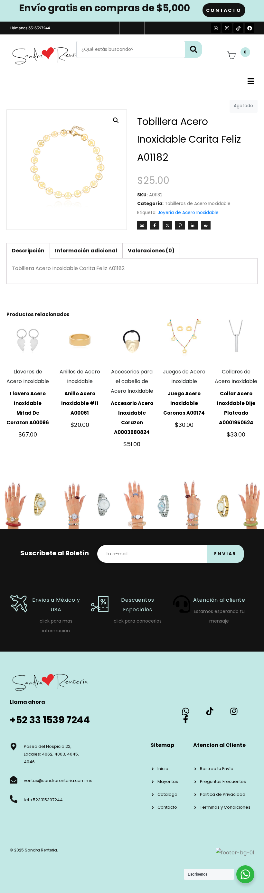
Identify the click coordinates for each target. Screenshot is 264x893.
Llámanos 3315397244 (30, 28)
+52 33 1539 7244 (50, 720)
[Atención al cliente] (181, 604)
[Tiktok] (238, 28)
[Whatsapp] (216, 28)
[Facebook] (249, 28)
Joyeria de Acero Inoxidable (188, 213)
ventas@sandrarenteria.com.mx (58, 780)
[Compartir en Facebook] (154, 225)
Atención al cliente (219, 600)
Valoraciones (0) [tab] (151, 250)
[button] (116, 120)
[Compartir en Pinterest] (180, 225)
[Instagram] (227, 28)
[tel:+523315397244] (13, 799)
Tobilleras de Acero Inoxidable (198, 204)
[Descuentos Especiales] (99, 604)
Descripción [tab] (28, 250)
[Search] (193, 49)
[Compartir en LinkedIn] (193, 225)
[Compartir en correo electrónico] (142, 225)
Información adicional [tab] (86, 250)
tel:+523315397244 (43, 800)
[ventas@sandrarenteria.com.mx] (13, 780)
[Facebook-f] (186, 719)
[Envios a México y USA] (18, 604)
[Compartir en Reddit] (206, 225)
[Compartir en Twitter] (167, 225)
